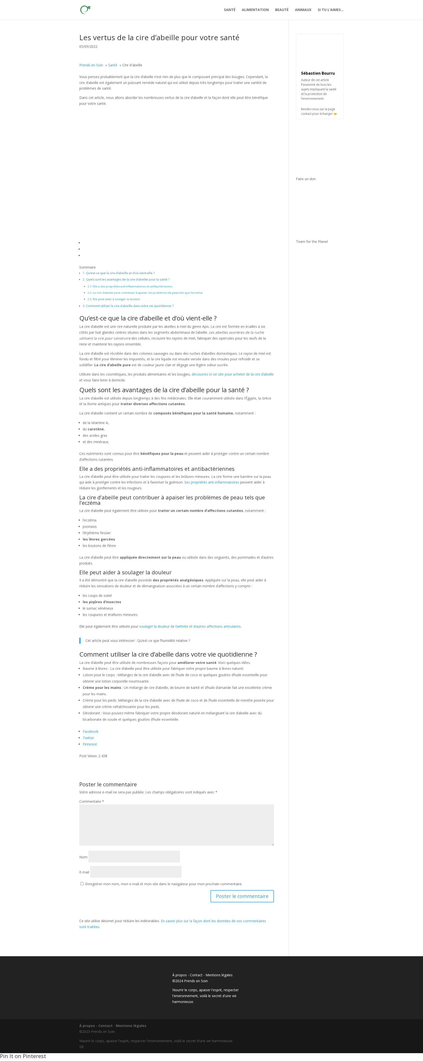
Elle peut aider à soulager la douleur (114, 299)
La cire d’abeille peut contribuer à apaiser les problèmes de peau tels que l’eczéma (145, 293)
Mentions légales (219, 975)
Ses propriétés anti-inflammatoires (211, 482)
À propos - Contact (187, 975)
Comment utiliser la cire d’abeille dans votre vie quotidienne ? (128, 306)
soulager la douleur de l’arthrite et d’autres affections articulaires (190, 626)
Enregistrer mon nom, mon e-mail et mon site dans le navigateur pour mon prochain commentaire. (163, 884)
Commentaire (91, 801)
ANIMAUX (303, 10)
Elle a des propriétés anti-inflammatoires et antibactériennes (130, 286)
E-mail (84, 872)
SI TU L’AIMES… (331, 10)
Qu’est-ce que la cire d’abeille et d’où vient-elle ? (119, 273)
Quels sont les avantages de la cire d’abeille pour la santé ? (126, 279)
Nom (83, 857)
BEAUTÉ (282, 10)
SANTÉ (229, 10)
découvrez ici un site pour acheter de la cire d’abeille (233, 374)
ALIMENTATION (255, 10)
